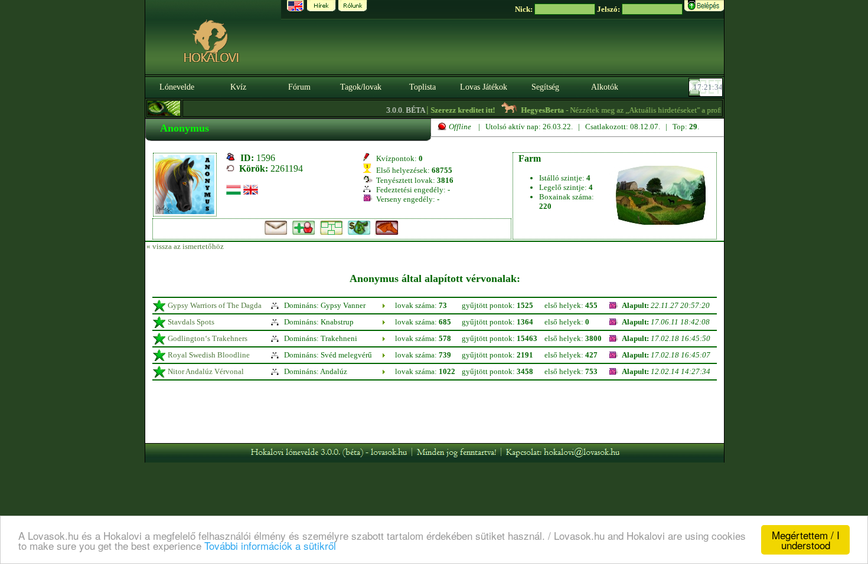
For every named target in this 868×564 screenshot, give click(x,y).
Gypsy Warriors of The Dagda (215, 305)
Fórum (299, 87)
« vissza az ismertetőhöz (185, 246)
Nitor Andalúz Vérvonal (206, 371)
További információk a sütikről (270, 545)
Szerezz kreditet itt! (455, 110)
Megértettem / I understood (806, 539)
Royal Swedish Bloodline (209, 354)
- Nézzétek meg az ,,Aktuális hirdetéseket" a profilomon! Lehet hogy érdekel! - (671, 110)
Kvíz (238, 87)
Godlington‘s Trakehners (207, 338)
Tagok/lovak (360, 87)
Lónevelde (176, 87)
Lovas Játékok (483, 87)
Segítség (545, 87)
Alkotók (604, 87)
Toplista (422, 87)
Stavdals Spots (191, 321)
